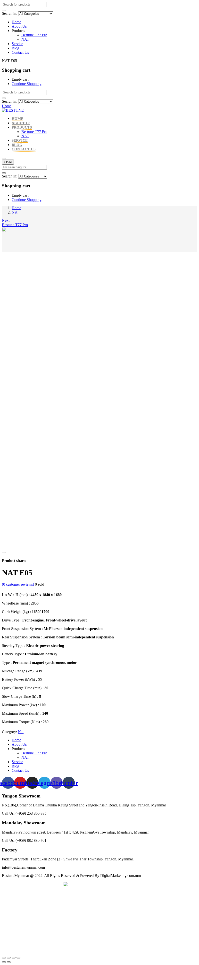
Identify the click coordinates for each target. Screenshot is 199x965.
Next (5, 220)
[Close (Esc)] (4, 957)
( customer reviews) (18, 584)
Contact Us (20, 52)
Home (16, 22)
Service (17, 44)
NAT (25, 39)
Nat (14, 212)
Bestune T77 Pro (34, 35)
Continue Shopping (26, 84)
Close (8, 162)
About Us (19, 26)
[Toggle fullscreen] (14, 957)
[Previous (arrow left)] (4, 962)
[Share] (9, 957)
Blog (15, 48)
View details (11, 547)
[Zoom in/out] (18, 957)
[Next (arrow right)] (9, 962)
